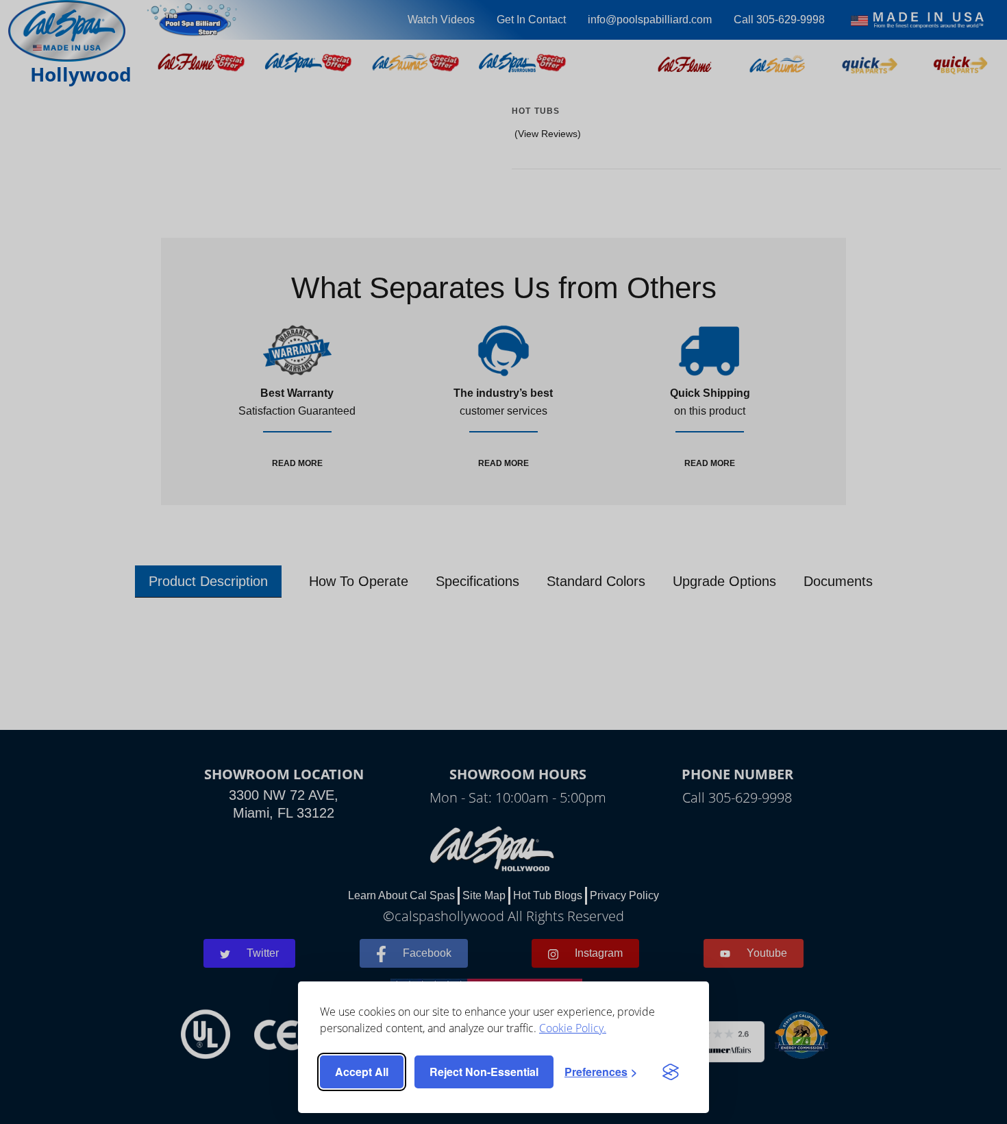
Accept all (361, 1071)
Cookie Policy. (572, 1028)
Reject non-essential (484, 1071)
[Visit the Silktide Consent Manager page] (670, 1071)
